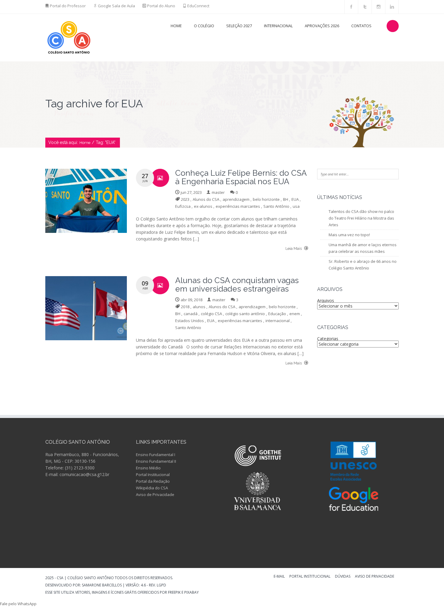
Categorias (327, 339)
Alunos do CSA (206, 199)
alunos (199, 306)
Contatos (361, 25)
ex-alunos (203, 206)
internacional (277, 320)
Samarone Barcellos (101, 585)
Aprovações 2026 (322, 25)
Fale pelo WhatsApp (18, 603)
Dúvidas (342, 577)
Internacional (278, 25)
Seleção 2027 (239, 25)
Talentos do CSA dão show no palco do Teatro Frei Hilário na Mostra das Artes (361, 218)
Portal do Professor (68, 5)
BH (285, 199)
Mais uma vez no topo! (349, 234)
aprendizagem (236, 199)
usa (296, 206)
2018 (185, 306)
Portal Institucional (153, 474)
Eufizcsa (183, 206)
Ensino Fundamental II (156, 461)
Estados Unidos (189, 320)
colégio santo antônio (245, 313)
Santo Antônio (276, 206)
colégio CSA (211, 313)
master (218, 192)
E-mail (279, 577)
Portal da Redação (153, 481)
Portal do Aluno (161, 5)
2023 (185, 199)
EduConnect (198, 5)
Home (176, 25)
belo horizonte (266, 199)
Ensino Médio (148, 468)
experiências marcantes (238, 206)
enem (294, 313)
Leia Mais (294, 248)
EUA (295, 199)
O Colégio (204, 25)
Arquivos (325, 300)
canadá (191, 313)
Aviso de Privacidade (155, 494)
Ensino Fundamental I (155, 454)
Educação (277, 313)
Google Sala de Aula (116, 5)
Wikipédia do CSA (152, 488)
